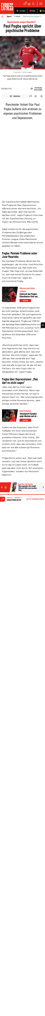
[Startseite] (2, 16)
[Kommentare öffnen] (43, 325)
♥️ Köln (32, 11)
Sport (9, 16)
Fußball (17, 16)
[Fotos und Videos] (29, 3)
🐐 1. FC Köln (20, 11)
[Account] (33, 3)
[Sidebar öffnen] (40, 4)
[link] (7, 7)
